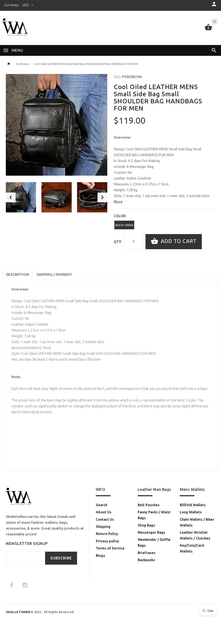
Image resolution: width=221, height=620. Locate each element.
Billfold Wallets (193, 505)
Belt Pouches (148, 505)
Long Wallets (191, 512)
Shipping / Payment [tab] (54, 274)
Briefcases (22, 64)
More (118, 202)
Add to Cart (178, 241)
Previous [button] (11, 197)
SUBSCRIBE (61, 558)
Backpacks (146, 560)
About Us (103, 512)
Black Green (124, 224)
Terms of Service (110, 548)
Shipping (103, 526)
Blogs (100, 555)
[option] (21, 197)
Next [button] (102, 197)
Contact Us (105, 519)
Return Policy (107, 534)
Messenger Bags (151, 532)
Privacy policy (107, 541)
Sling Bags (146, 525)
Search (101, 505)
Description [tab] (17, 274)
